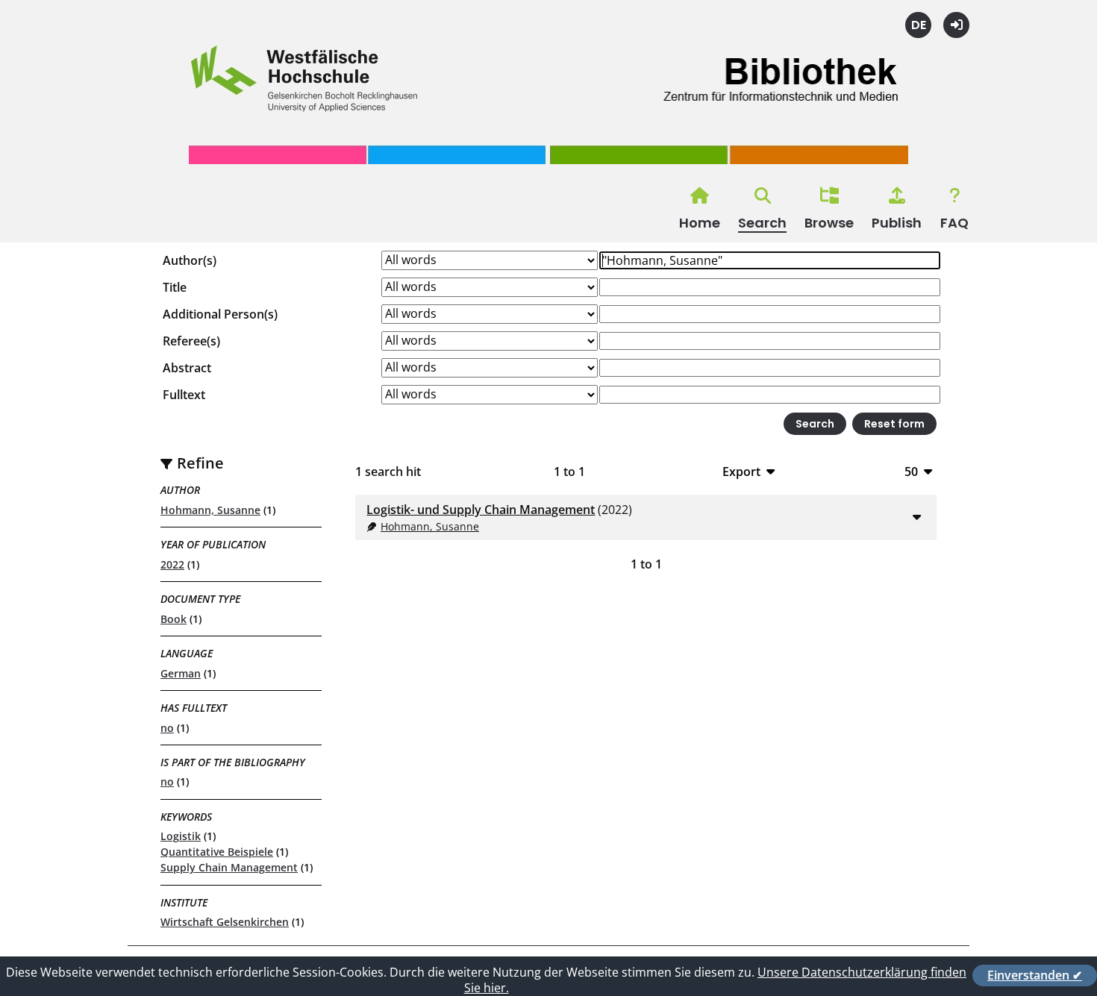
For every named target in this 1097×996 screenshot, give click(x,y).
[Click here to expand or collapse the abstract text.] (916, 516)
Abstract (187, 368)
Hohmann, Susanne (210, 510)
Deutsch (918, 25)
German (180, 673)
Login (956, 25)
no (167, 728)
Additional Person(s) (220, 314)
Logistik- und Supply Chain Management (480, 509)
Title (175, 287)
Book (173, 619)
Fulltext (184, 394)
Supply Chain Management (229, 867)
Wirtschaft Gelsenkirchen (224, 922)
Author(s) (189, 260)
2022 (172, 564)
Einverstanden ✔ (1034, 975)
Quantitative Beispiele (216, 852)
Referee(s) (191, 341)
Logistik (180, 836)
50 (911, 471)
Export (741, 471)
